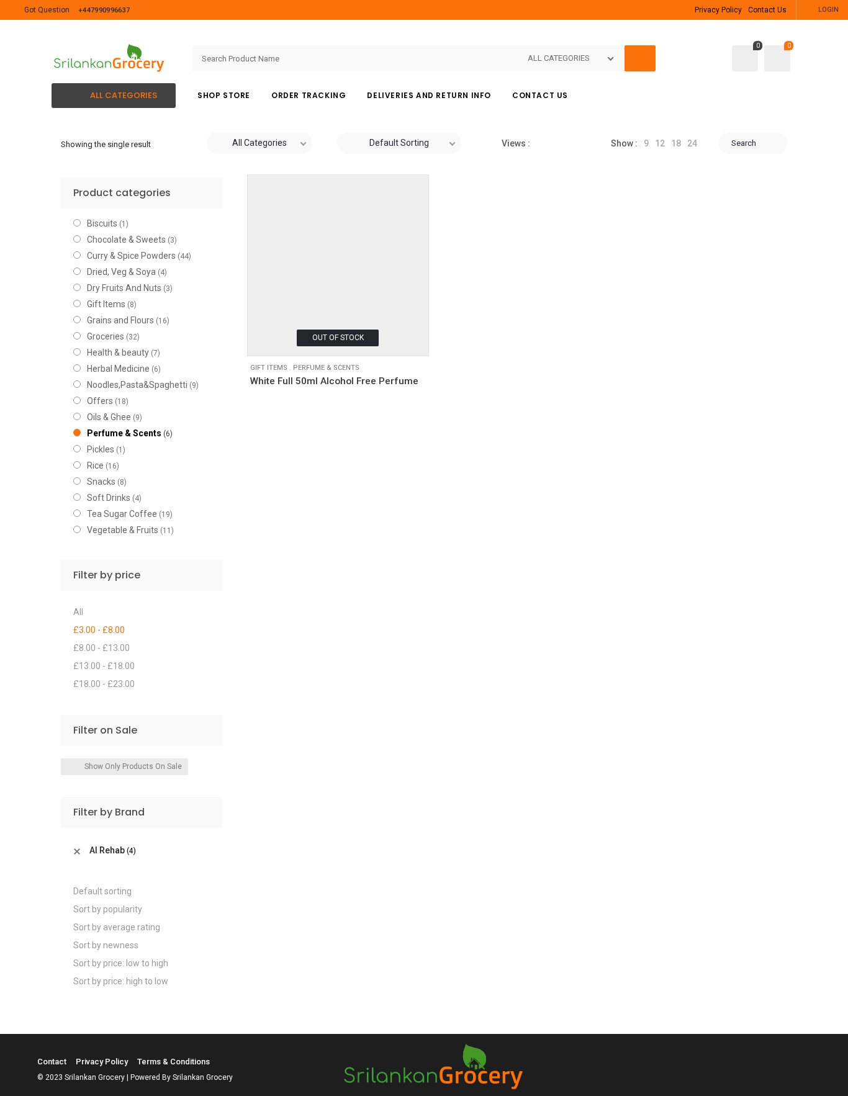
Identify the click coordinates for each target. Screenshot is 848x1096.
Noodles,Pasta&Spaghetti (137, 385)
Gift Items (268, 368)
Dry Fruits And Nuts (124, 288)
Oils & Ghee (109, 417)
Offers (100, 401)
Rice (95, 465)
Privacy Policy (718, 10)
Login (828, 10)
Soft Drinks (108, 498)
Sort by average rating (116, 927)
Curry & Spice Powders (131, 256)
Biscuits (102, 223)
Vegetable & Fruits (122, 530)
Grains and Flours (120, 320)
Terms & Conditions (173, 1061)
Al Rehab (112, 850)
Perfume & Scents (326, 368)
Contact (51, 1061)
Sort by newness (105, 945)
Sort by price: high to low (120, 981)
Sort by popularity (107, 909)
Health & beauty (118, 352)
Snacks (101, 482)
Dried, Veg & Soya (121, 272)
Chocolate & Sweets (126, 240)
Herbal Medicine (118, 369)
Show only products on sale (133, 766)
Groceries (105, 336)
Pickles (100, 449)
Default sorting (102, 891)
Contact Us (767, 10)
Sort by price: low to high (120, 963)
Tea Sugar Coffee (122, 514)
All (78, 612)
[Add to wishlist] (264, 338)
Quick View (292, 338)
